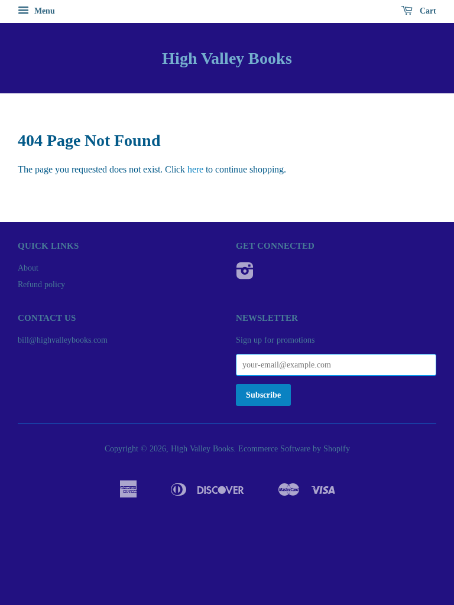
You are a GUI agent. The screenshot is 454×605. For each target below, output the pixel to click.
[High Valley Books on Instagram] (245, 275)
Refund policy (41, 284)
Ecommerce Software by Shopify (294, 448)
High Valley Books (227, 58)
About (28, 268)
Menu (43, 10)
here (195, 169)
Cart (426, 10)
